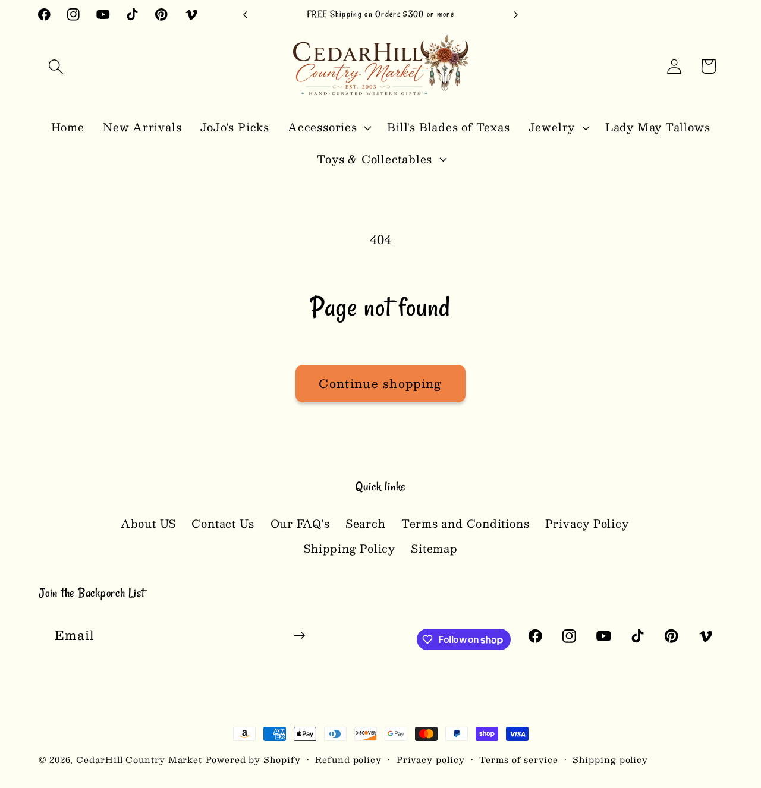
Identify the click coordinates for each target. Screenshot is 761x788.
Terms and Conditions (465, 523)
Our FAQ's (300, 523)
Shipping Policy (349, 548)
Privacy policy (431, 759)
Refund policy (348, 759)
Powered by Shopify (253, 759)
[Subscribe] (299, 635)
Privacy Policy (587, 523)
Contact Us (222, 523)
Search (365, 523)
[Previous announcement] (245, 14)
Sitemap (434, 548)
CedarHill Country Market (139, 759)
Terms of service (518, 759)
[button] (56, 66)
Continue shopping (380, 383)
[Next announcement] (516, 14)
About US (148, 523)
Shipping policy (610, 759)
